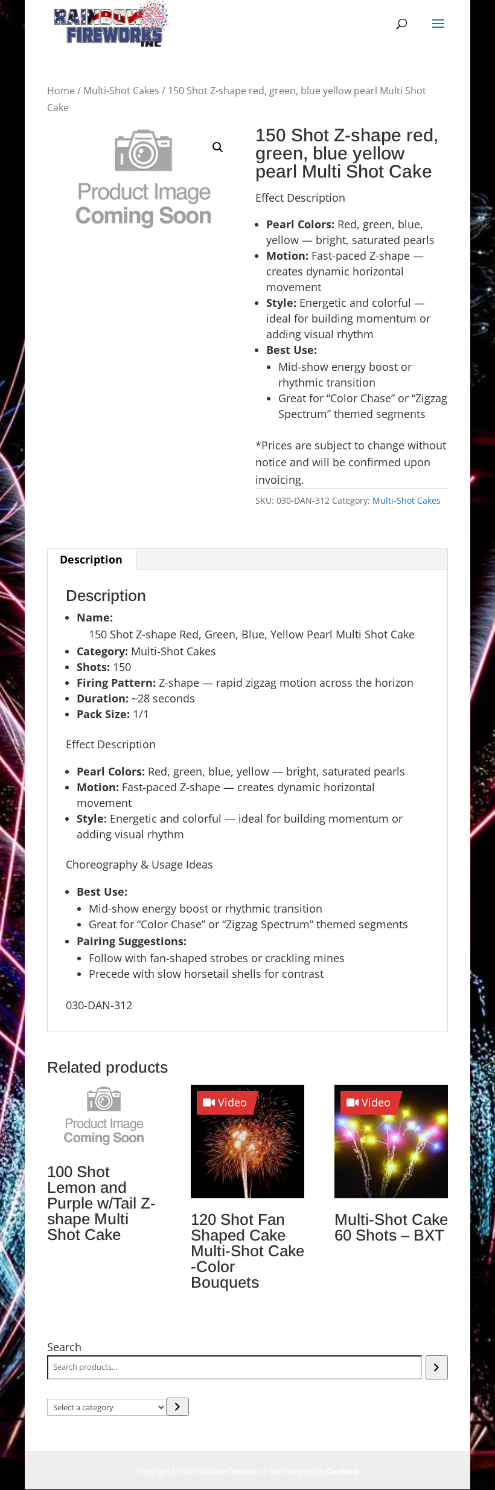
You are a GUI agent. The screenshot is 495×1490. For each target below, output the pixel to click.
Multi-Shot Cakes (121, 90)
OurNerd (343, 1471)
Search (64, 1347)
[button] (218, 147)
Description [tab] (91, 559)
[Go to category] (178, 1407)
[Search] (437, 1367)
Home (61, 90)
